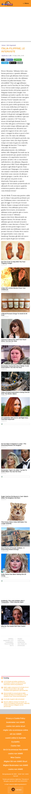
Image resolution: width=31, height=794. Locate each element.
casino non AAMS (15, 753)
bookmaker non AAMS (15, 722)
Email (20, 62)
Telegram (5, 62)
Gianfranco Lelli (6, 55)
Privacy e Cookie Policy (15, 718)
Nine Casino (16, 757)
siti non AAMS (15, 734)
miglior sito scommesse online (15, 730)
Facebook (9, 59)
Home (3, 45)
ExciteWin (15, 742)
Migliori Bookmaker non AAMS (15, 765)
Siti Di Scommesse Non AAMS (15, 750)
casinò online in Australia (15, 738)
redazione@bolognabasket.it (17, 784)
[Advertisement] (15, 25)
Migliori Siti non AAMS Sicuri (15, 761)
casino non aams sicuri (15, 726)
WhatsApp (18, 59)
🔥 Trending (5, 678)
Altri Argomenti (11, 45)
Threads (14, 62)
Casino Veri (15, 746)
